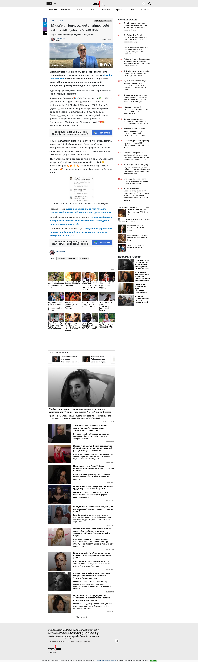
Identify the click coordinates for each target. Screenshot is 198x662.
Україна (118, 10)
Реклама (71, 641)
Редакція (79, 641)
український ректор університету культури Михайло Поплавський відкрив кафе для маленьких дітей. (81, 220)
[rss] (143, 3)
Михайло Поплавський (67, 258)
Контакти (87, 641)
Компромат (66, 10)
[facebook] (45, 20)
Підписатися (104, 133)
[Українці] (99, 3)
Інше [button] (143, 10)
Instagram (84, 258)
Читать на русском (103, 21)
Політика (105, 10)
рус (55, 3)
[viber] (45, 29)
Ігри (92, 10)
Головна (53, 10)
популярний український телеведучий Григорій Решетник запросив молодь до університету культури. (81, 232)
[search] (149, 3)
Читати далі (81, 617)
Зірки (79, 10)
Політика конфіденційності (57, 641)
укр (49, 3)
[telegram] (45, 24)
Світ (132, 10)
